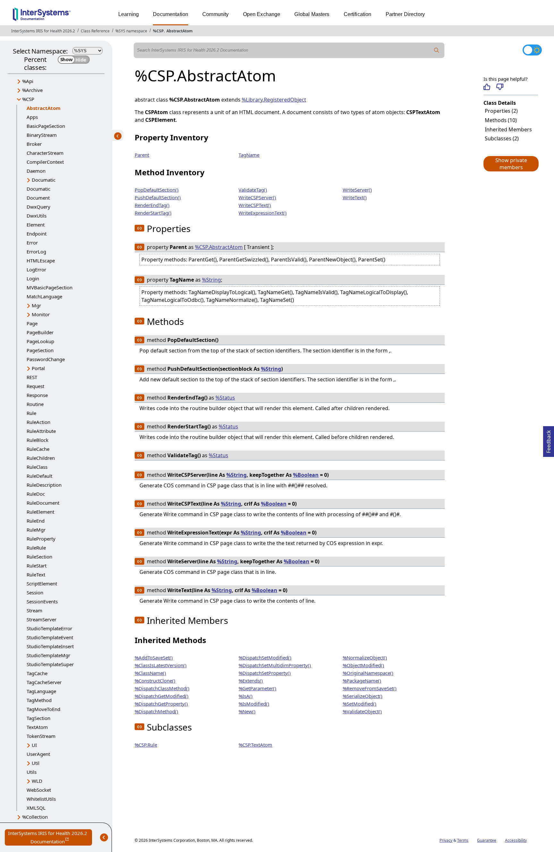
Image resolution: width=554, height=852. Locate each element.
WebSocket (39, 790)
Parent (142, 155)
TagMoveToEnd (43, 709)
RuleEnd (36, 520)
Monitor (41, 314)
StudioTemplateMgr (48, 655)
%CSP (158, 31)
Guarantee (486, 840)
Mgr (36, 305)
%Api (27, 81)
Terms (462, 840)
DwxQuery (38, 206)
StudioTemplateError (49, 628)
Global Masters (311, 14)
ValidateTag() (253, 189)
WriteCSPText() (255, 205)
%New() (247, 711)
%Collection (35, 817)
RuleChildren (41, 458)
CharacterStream (45, 153)
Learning (128, 14)
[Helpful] (486, 87)
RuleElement (40, 512)
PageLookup (40, 341)
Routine (35, 404)
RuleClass (37, 467)
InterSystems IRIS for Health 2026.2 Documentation (50, 838)
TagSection (38, 718)
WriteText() (355, 197)
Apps (32, 117)
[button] (510, 163)
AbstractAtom (179, 31)
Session (35, 592)
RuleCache (38, 449)
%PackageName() (362, 680)
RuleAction (38, 422)
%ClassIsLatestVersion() (161, 665)
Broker (34, 144)
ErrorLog (36, 251)
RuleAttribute (41, 431)
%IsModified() (254, 703)
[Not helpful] (499, 87)
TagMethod (39, 700)
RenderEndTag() (152, 205)
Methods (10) (501, 120)
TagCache (37, 673)
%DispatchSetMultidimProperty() (275, 665)
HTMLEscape (41, 260)
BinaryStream (42, 135)
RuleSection (39, 556)
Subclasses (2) (502, 138)
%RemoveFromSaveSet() (370, 688)
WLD (37, 781)
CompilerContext (45, 162)
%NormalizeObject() (365, 657)
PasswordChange (46, 359)
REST (32, 377)
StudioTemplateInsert (50, 646)
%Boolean (306, 474)
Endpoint (36, 233)
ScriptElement (42, 583)
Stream (34, 610)
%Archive (32, 90)
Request (35, 386)
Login (33, 278)
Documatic (43, 180)
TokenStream (41, 736)
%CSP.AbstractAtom (219, 247)
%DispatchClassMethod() (162, 688)
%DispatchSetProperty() (265, 673)
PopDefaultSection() (157, 189)
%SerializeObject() (362, 696)
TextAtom (37, 727)
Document (38, 197)
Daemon (36, 171)
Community (215, 14)
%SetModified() (359, 703)
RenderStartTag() (153, 213)
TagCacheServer (44, 682)
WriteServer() (357, 189)
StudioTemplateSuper (50, 664)
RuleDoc (36, 494)
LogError (36, 269)
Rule (31, 413)
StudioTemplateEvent (50, 637)
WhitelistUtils (41, 799)
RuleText (36, 574)
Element (36, 224)
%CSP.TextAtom (255, 744)
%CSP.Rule (146, 744)
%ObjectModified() (363, 665)
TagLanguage (41, 691)
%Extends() (251, 680)
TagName (249, 155)
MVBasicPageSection (49, 287)
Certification (358, 14)
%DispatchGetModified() (162, 696)
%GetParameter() (257, 688)
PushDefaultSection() (158, 197)
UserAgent (38, 754)
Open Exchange (262, 14)
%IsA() (246, 696)
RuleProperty (41, 538)
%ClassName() (150, 673)
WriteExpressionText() (263, 213)
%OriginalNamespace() (368, 673)
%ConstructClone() (155, 680)
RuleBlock (37, 440)
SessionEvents (42, 601)
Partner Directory (405, 14)
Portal (38, 368)
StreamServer (41, 619)
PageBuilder (40, 332)
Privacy (446, 840)
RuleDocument (43, 503)
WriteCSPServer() (257, 197)
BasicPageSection (46, 126)
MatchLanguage (44, 296)
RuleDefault (39, 476)
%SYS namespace (131, 31)
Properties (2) (501, 110)
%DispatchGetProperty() (161, 703)
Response (37, 395)
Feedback (548, 439)
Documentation (170, 14)
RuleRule (36, 547)
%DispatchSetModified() (265, 657)
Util (35, 763)
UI (34, 745)
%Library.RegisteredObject (274, 99)
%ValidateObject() (362, 711)
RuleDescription (44, 485)
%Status (225, 397)
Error (32, 242)
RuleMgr (36, 529)
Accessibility (516, 840)
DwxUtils (36, 215)
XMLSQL (36, 808)
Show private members (511, 164)
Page (32, 323)
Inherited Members (508, 129)
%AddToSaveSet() (154, 657)
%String (211, 279)
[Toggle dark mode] (532, 50)
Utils (32, 772)
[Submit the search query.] (436, 50)
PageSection (40, 350)
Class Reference (95, 31)
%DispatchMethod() (156, 711)
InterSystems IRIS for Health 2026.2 (43, 31)
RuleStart (36, 565)
